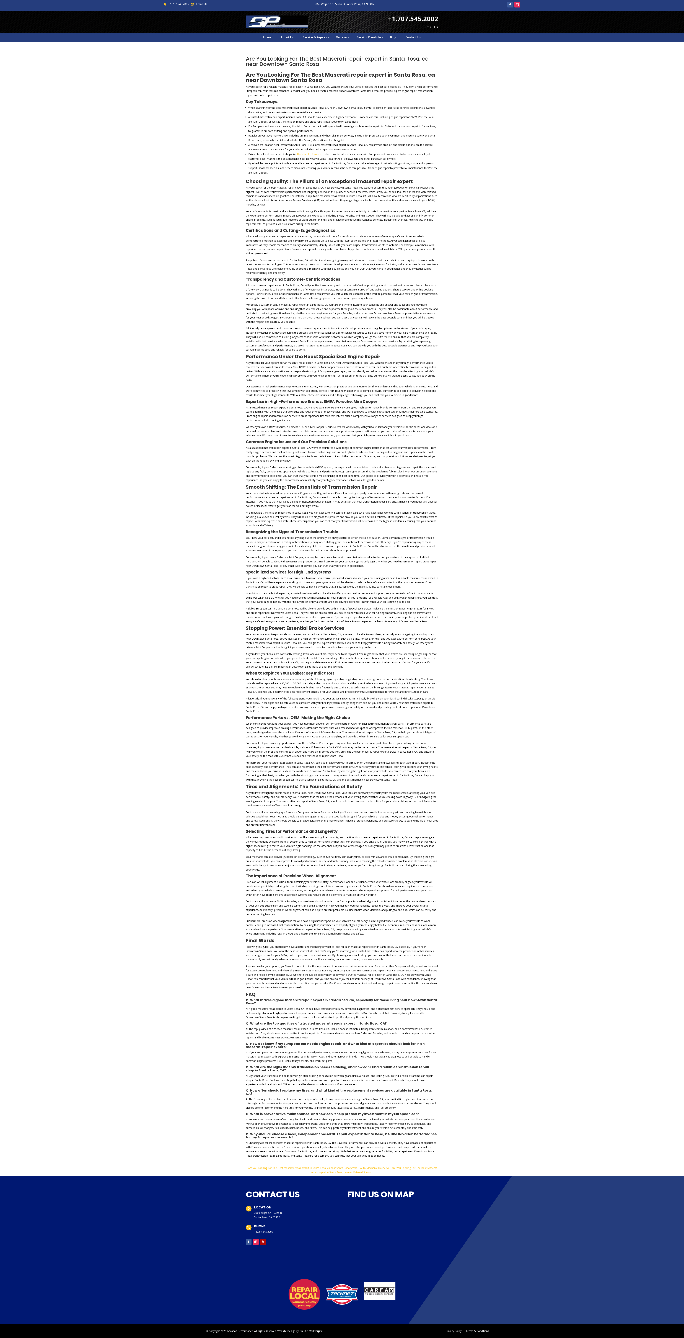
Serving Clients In (369, 37)
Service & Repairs (315, 37)
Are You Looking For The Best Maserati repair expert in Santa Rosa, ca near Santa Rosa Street (302, 1168)
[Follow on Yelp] (263, 1242)
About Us (287, 37)
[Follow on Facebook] (510, 4)
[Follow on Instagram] (517, 4)
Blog (393, 37)
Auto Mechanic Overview (374, 1168)
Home (267, 37)
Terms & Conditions (477, 1331)
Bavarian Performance (310, 154)
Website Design (286, 1331)
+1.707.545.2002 (263, 1231)
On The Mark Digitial (311, 1331)
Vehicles (342, 37)
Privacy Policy (454, 1331)
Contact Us (413, 37)
